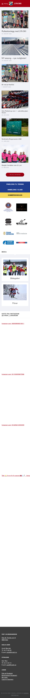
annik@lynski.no (11, 652)
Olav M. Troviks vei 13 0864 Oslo (9, 639)
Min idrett (5, 677)
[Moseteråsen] (21, 233)
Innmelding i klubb (15, 190)
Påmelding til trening (15, 184)
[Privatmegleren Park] (21, 207)
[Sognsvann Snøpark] (21, 242)
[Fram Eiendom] (8, 233)
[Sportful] (8, 222)
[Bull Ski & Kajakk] (21, 222)
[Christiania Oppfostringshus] (8, 207)
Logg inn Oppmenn (7, 679)
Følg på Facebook (7, 673)
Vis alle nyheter (15, 174)
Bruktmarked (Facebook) (9, 675)
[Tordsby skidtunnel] (8, 243)
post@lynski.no (11, 665)
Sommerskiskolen (15, 195)
